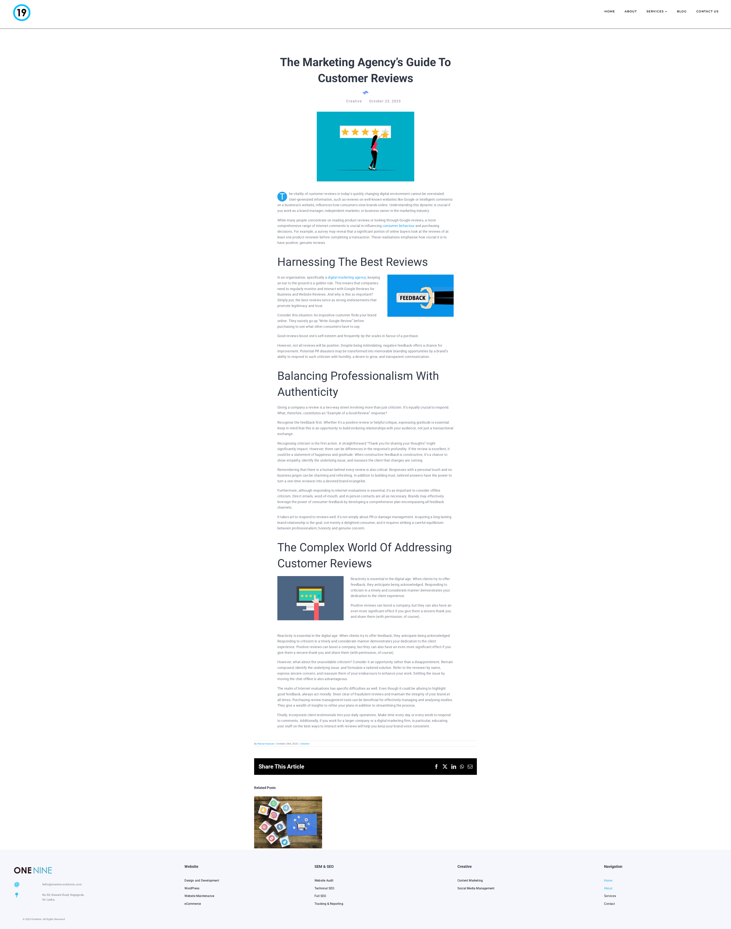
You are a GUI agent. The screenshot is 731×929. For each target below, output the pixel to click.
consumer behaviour (399, 226)
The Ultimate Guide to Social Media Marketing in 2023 (288, 822)
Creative (305, 743)
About (608, 888)
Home (608, 880)
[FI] (365, 113)
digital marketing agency (347, 277)
